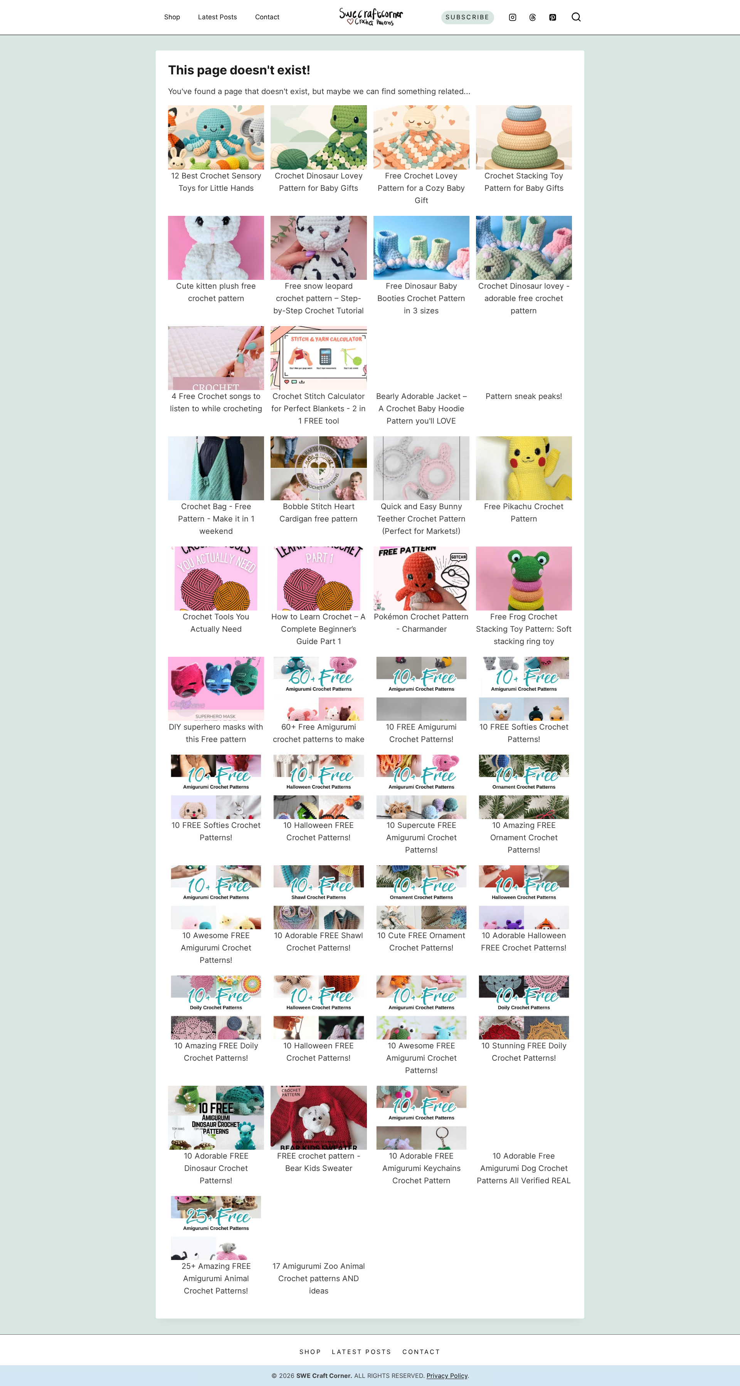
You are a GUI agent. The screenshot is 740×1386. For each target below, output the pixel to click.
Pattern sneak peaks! (524, 396)
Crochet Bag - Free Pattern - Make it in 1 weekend (216, 519)
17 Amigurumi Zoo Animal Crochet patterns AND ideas (318, 1278)
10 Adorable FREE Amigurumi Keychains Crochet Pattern (421, 1168)
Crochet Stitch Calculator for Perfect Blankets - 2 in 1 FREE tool (318, 409)
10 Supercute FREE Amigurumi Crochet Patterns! (421, 837)
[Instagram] (512, 17)
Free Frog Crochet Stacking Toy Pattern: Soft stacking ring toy (524, 629)
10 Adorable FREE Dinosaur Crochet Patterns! (216, 1168)
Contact (267, 17)
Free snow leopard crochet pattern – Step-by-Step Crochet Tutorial (318, 298)
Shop (172, 17)
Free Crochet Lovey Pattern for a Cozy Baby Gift (421, 188)
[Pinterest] (552, 17)
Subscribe (468, 17)
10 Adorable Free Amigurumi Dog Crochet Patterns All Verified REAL (524, 1168)
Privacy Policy (447, 1375)
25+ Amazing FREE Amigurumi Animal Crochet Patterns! (216, 1278)
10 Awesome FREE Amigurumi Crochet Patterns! (216, 948)
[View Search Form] (576, 17)
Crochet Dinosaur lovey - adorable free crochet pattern (524, 298)
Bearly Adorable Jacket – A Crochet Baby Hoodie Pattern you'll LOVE (421, 409)
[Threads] (532, 17)
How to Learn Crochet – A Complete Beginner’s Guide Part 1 (318, 629)
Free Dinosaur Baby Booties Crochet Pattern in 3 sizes (421, 298)
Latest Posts (217, 17)
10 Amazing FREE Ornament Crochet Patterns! (524, 837)
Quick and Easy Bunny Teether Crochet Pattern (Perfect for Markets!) (421, 519)
